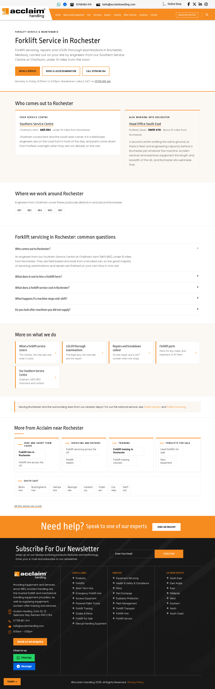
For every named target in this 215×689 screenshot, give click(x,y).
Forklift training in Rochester (123, 451)
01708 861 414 (103, 81)
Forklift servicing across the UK (81, 451)
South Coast (177, 613)
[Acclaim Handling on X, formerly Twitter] (194, 4)
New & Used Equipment (73, 15)
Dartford (125, 489)
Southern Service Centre (36, 124)
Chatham (102, 489)
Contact (153, 15)
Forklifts (80, 583)
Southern (175, 603)
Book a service (27, 71)
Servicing (97, 15)
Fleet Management (126, 603)
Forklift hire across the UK (31, 464)
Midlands (175, 593)
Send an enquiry (166, 527)
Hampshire (57, 489)
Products (81, 578)
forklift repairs (152, 407)
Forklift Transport (125, 608)
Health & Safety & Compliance (132, 583)
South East (176, 578)
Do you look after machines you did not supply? (43, 309)
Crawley (113, 489)
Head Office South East (145, 124)
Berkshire (21, 489)
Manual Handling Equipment (91, 623)
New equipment (166, 461)
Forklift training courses (121, 461)
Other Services (130, 15)
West (173, 598)
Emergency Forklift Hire (88, 593)
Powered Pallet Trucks (88, 603)
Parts (119, 588)
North (173, 608)
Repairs (107, 15)
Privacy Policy (135, 682)
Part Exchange (124, 593)
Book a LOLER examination (61, 71)
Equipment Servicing (127, 578)
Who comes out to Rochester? (33, 249)
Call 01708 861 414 (95, 71)
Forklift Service (124, 618)
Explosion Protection (127, 598)
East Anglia (176, 583)
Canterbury (88, 489)
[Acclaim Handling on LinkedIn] (200, 4)
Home (58, 15)
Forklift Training (84, 608)
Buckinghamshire (38, 489)
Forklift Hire (122, 613)
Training (117, 15)
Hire (89, 15)
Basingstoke (72, 489)
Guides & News (84, 613)
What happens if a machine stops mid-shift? (41, 298)
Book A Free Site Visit (187, 15)
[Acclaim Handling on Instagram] (206, 4)
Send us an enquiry (30, 641)
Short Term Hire (84, 588)
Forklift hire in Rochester (26, 454)
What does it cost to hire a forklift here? (38, 276)
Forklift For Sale (84, 618)
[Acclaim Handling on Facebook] (189, 4)
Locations (143, 15)
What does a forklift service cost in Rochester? (42, 287)
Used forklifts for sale (169, 451)
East (172, 588)
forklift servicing (176, 407)
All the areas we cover (28, 506)
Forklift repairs (70, 461)
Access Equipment (86, 598)
